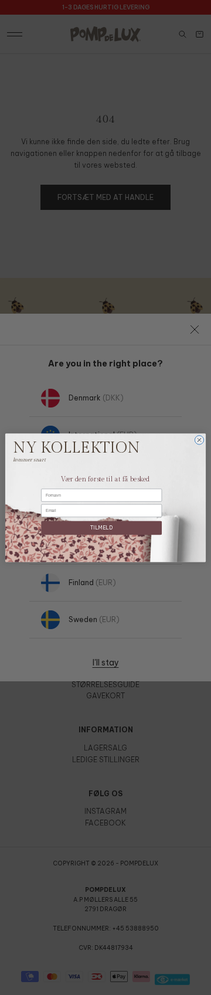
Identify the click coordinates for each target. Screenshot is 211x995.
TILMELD (101, 527)
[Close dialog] (199, 439)
